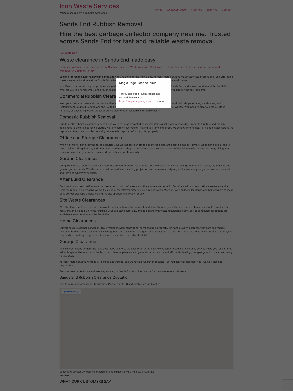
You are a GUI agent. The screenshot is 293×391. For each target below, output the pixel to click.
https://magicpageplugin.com (136, 101)
